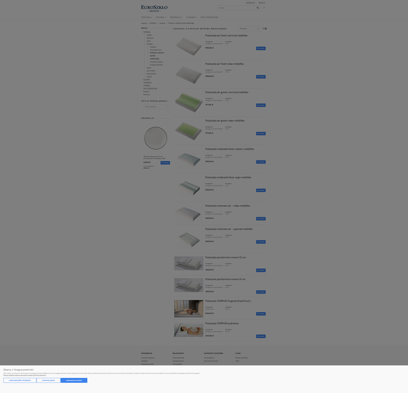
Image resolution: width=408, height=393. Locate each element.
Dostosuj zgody (48, 380)
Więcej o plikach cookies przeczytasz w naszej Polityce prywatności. (24, 375)
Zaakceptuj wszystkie (74, 380)
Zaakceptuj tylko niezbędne (20, 380)
